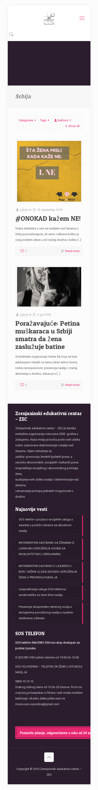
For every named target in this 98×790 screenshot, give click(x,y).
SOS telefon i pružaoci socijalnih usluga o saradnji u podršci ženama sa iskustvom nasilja (46, 525)
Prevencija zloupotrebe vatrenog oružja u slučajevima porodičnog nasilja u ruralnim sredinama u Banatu (46, 612)
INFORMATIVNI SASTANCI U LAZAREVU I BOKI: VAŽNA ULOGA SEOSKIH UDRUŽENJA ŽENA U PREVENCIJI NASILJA (48, 571)
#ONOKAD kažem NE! (48, 218)
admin (24, 209)
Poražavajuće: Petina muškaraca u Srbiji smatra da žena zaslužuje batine (47, 335)
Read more (72, 251)
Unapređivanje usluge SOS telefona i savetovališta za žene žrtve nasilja (43, 592)
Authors (63, 120)
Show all (73, 126)
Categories (26, 120)
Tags (43, 120)
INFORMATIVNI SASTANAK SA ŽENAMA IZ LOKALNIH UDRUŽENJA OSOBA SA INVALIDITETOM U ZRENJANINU (46, 548)
